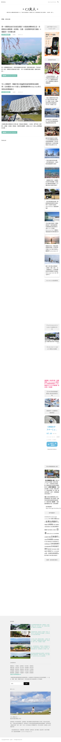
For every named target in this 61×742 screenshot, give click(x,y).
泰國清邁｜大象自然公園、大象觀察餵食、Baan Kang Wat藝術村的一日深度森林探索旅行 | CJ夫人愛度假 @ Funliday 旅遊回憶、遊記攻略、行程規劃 (51, 384)
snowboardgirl (53, 516)
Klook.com (3, 140)
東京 (45, 549)
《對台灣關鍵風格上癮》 (49, 480)
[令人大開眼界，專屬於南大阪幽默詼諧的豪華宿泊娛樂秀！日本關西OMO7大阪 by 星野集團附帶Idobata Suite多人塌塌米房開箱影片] (21, 108)
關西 (50, 555)
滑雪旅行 (50, 551)
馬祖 (52, 555)
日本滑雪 (50, 539)
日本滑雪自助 (55, 541)
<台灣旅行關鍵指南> (52, 487)
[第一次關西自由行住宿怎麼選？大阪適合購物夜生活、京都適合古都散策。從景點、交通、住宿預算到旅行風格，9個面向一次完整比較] (21, 51)
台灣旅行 (54, 521)
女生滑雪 (53, 526)
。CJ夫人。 (30, 9)
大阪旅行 (57, 524)
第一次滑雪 (49, 553)
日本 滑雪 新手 (49, 541)
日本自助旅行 (55, 544)
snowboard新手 (47, 518)
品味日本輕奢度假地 (6, 34)
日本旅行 (54, 536)
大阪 (54, 524)
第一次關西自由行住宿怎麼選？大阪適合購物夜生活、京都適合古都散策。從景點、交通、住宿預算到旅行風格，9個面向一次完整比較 (21, 29)
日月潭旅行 (54, 529)
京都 (52, 518)
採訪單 (53, 502)
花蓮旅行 (47, 555)
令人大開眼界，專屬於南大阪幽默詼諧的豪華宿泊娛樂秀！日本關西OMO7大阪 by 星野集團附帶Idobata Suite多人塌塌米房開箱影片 (21, 86)
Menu (4, 2)
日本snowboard (50, 533)
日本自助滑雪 (47, 546)
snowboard (47, 516)
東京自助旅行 (54, 549)
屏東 (56, 526)
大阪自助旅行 (47, 526)
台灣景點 (50, 524)
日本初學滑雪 (56, 533)
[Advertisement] (52, 585)
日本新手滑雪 (47, 537)
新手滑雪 (50, 530)
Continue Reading (11, 75)
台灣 (48, 521)
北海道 (55, 518)
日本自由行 (55, 546)
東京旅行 (50, 549)
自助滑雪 (55, 553)
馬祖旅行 (55, 555)
